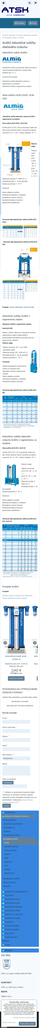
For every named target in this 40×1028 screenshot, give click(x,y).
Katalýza (6, 886)
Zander (7, 854)
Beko (6, 858)
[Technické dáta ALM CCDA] (20, 237)
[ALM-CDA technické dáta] (20, 298)
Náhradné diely (11, 937)
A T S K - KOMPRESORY (16, 15)
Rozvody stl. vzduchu (13, 914)
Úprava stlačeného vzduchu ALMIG (22, 307)
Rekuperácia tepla (12, 899)
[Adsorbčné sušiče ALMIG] (11, 60)
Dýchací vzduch (9, 882)
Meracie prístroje (11, 926)
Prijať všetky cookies (27, 1024)
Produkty (8, 950)
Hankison (8, 862)
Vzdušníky (8, 895)
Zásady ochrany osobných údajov (24, 1017)
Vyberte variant (16, 678)
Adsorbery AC (8, 828)
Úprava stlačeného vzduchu (16, 816)
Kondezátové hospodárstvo (16, 892)
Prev (5, 643)
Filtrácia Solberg (11, 929)
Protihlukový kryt (12, 903)
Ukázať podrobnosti (9, 1022)
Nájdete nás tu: (6, 996)
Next (35, 643)
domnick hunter (11, 846)
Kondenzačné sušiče (11, 835)
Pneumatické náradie (13, 907)
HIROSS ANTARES (10, 850)
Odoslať (6, 806)
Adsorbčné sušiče (10, 839)
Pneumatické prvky (12, 910)
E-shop (7, 945)
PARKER (7, 869)
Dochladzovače (9, 820)
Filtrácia (7, 831)
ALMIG (6, 843)
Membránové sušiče (11, 879)
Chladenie (8, 922)
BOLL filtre (9, 933)
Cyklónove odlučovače (13, 824)
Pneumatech (9, 873)
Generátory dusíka (12, 918)
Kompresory (9, 812)
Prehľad (5, 941)
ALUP (6, 865)
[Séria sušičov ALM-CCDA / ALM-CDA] (13, 107)
